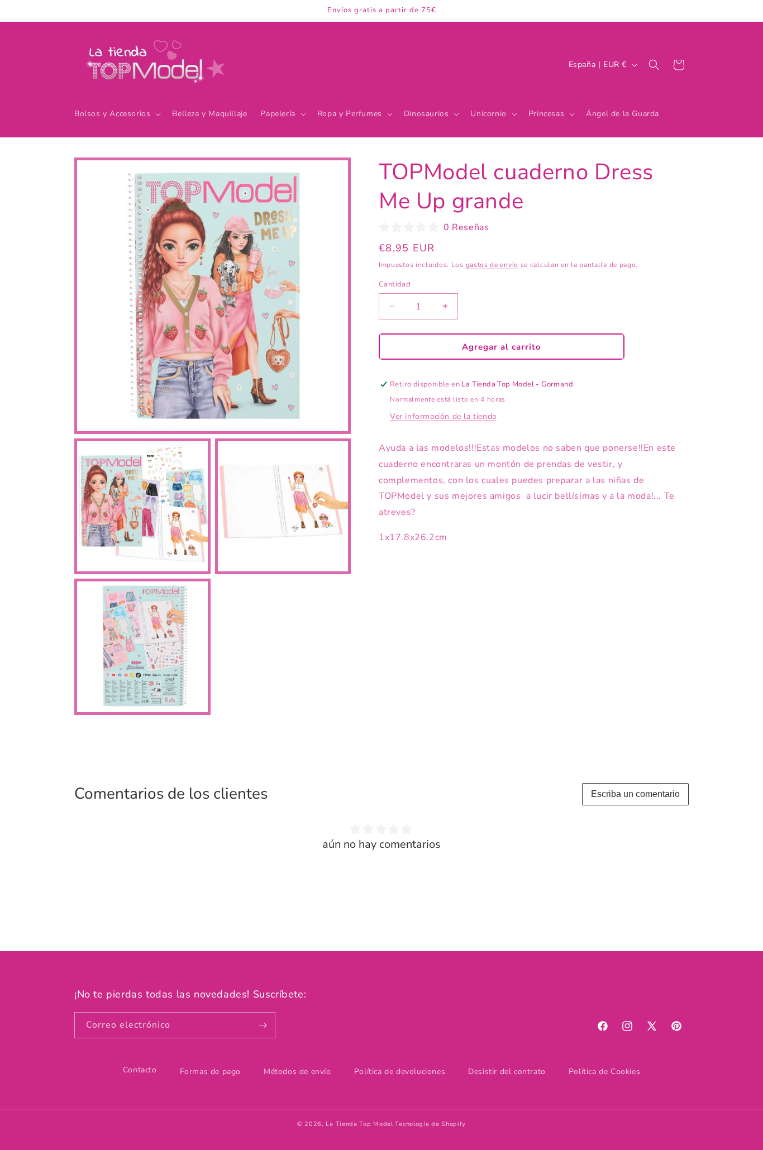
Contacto (140, 1070)
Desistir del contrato (507, 1071)
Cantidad (395, 284)
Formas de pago (210, 1071)
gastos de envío (492, 264)
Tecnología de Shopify (430, 1124)
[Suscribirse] (262, 1025)
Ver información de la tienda (443, 416)
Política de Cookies (604, 1071)
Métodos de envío (297, 1071)
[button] (116, 114)
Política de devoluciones (399, 1071)
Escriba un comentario (635, 794)
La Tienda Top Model (359, 1124)
